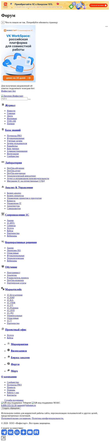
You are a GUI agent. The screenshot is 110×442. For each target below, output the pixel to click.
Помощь (11, 390)
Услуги (10, 228)
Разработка (12, 146)
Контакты (11, 395)
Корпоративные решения (21, 242)
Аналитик (12, 275)
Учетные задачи (14, 141)
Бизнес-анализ (14, 193)
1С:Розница (12, 308)
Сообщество (13, 156)
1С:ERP (10, 297)
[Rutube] (36, 434)
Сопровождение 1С (17, 214)
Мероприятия (19, 344)
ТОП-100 (11, 121)
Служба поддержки (13, 400)
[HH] (17, 434)
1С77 (9, 320)
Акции (10, 220)
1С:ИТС (11, 223)
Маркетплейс (13, 289)
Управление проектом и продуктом (24, 198)
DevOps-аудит (13, 170)
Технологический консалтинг (21, 176)
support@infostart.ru (26, 405)
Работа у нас (13, 392)
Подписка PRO (14, 135)
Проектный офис (15, 329)
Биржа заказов (20, 357)
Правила (11, 387)
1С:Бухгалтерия (14, 295)
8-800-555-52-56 (9, 405)
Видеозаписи (19, 350)
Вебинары (12, 236)
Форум (15, 364)
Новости (11, 110)
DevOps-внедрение (16, 173)
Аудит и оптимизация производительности (28, 178)
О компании (9, 376)
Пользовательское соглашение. (16, 418)
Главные (11, 113)
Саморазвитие (14, 208)
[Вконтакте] (11, 434)
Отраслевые (13, 253)
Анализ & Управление (19, 187)
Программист (13, 272)
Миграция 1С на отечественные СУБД (26, 181)
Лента (10, 116)
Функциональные (15, 138)
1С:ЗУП (11, 310)
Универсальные (14, 315)
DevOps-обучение (15, 168)
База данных (13, 148)
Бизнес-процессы (15, 195)
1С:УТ (10, 305)
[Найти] (29, 99)
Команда (11, 201)
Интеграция (13, 153)
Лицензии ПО (14, 250)
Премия (10, 123)
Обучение (11, 267)
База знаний (13, 130)
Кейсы (10, 230)
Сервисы (11, 225)
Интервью (12, 118)
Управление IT (14, 203)
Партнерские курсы (16, 283)
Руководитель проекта (18, 278)
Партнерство (13, 233)
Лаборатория (13, 162)
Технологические (15, 258)
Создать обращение (11, 408)
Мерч (14, 370)
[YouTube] (30, 434)
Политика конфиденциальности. (48, 418)
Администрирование (17, 151)
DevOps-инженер (15, 280)
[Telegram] (4, 434)
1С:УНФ (11, 302)
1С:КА (10, 300)
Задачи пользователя (17, 143)
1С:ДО (10, 313)
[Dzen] (23, 434)
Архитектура (13, 206)
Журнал (10, 105)
